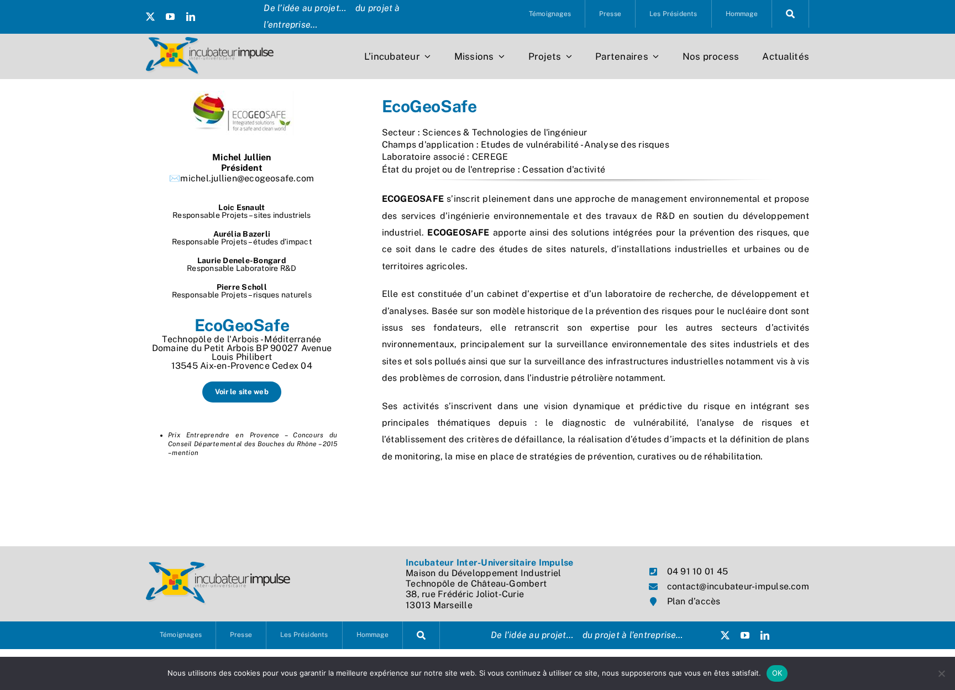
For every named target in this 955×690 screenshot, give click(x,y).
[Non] (941, 673)
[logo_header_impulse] (210, 41)
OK (777, 672)
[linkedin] (190, 16)
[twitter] (150, 16)
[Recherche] (790, 14)
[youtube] (170, 16)
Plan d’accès (694, 601)
